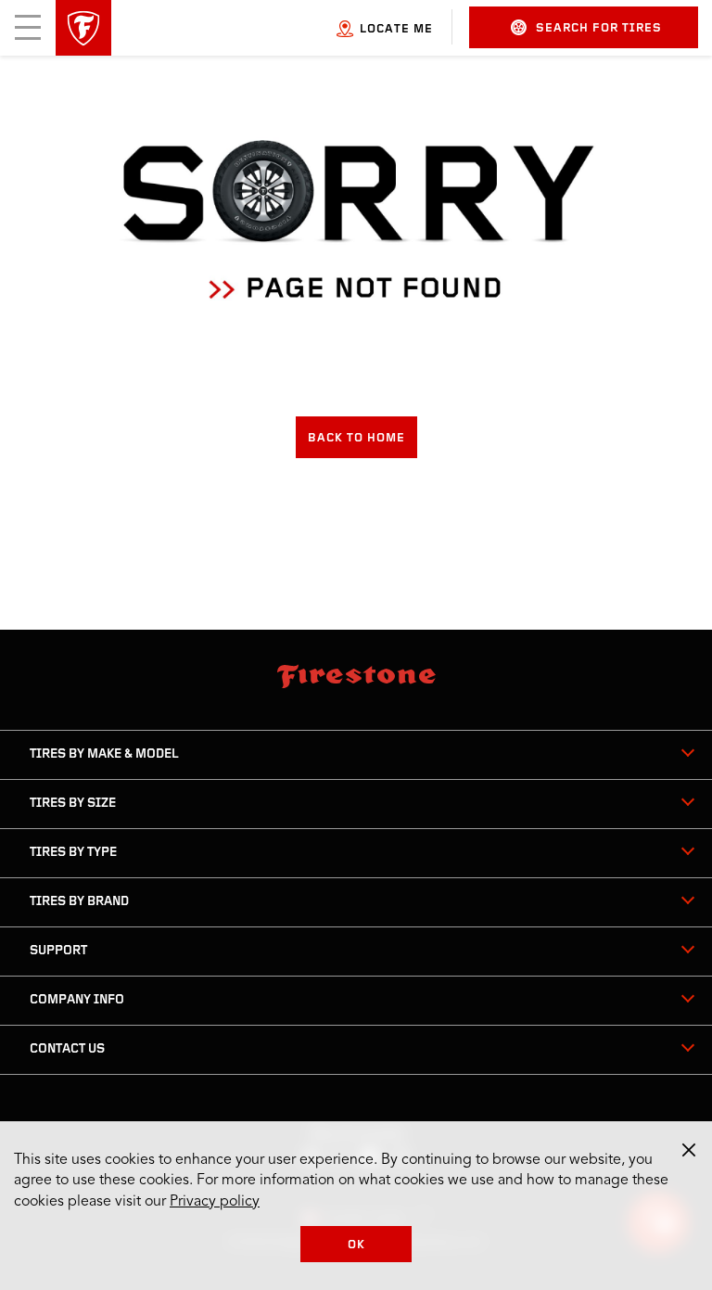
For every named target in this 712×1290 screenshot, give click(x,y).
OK (356, 1245)
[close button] (689, 1150)
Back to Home (356, 438)
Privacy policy (215, 1201)
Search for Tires (599, 28)
